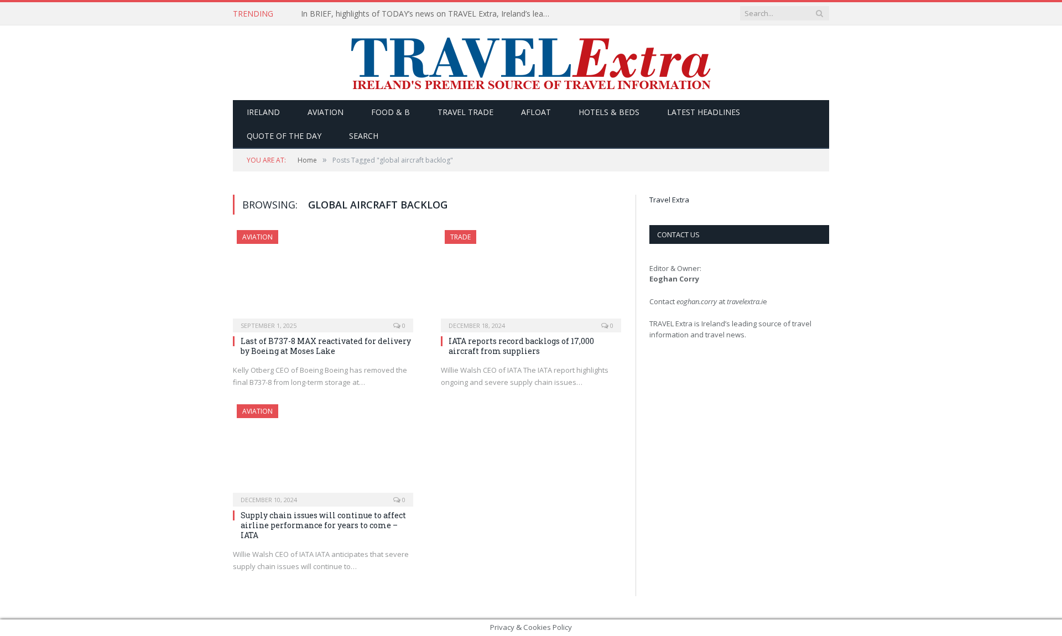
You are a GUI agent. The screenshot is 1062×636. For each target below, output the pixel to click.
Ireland (263, 112)
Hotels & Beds (609, 112)
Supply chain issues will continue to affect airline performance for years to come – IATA (323, 525)
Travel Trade (465, 112)
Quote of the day (284, 136)
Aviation (325, 112)
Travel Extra (669, 200)
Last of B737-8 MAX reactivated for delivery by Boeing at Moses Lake (326, 346)
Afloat (536, 112)
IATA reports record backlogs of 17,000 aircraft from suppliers (521, 346)
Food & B (390, 112)
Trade (460, 237)
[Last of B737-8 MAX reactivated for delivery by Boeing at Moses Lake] (323, 277)
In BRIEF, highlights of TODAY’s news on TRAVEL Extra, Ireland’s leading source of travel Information (428, 14)
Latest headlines (703, 112)
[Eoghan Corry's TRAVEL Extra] (531, 63)
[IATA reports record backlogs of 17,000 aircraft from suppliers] (531, 277)
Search (363, 136)
